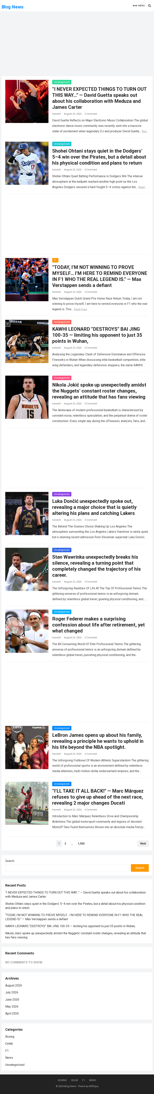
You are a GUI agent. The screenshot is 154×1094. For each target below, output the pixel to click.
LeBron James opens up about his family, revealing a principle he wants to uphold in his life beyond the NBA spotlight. (97, 741)
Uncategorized (61, 82)
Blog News (12, 7)
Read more (80, 309)
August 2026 (13, 985)
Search (9, 861)
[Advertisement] (77, 46)
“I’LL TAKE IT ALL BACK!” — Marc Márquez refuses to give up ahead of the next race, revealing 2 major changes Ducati (97, 797)
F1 (55, 260)
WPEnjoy (93, 1086)
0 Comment (91, 113)
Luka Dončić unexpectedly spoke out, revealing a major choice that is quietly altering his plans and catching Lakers (94, 507)
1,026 (81, 843)
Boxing (9, 1036)
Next (143, 843)
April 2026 (12, 1013)
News (9, 1057)
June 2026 (12, 999)
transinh (56, 113)
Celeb (9, 1043)
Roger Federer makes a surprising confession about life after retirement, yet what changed (98, 625)
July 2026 (11, 992)
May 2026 (11, 1006)
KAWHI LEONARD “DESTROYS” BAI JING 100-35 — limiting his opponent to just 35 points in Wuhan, (97, 335)
